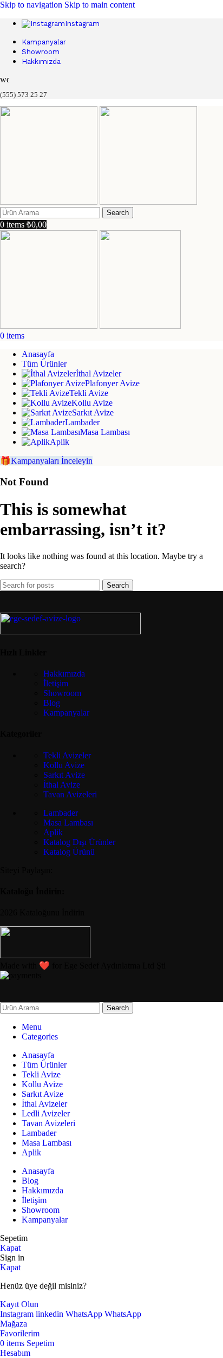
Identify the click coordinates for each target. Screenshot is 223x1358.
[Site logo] (50, 201)
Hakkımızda (64, 673)
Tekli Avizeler (67, 755)
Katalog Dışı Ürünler (79, 842)
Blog (51, 702)
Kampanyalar (66, 712)
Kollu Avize (63, 765)
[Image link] (70, 631)
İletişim (55, 683)
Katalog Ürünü (69, 851)
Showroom (62, 693)
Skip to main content (99, 4)
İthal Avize (61, 784)
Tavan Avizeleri (70, 794)
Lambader (60, 812)
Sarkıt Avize (64, 774)
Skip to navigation (32, 4)
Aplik (53, 832)
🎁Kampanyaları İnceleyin (46, 460)
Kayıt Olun (19, 1304)
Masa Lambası (68, 822)
